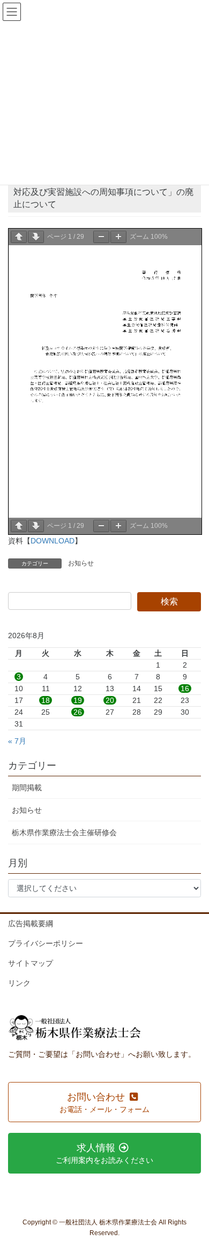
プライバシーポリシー (45, 943)
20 (110, 700)
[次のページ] (36, 237)
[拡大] (118, 237)
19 (77, 700)
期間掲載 (27, 787)
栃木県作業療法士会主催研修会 (64, 832)
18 (45, 700)
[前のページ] (19, 237)
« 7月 (17, 741)
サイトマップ (30, 963)
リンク (19, 983)
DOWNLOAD (52, 540)
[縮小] (101, 237)
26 (77, 712)
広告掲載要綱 (30, 923)
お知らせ (81, 563)
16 (185, 688)
